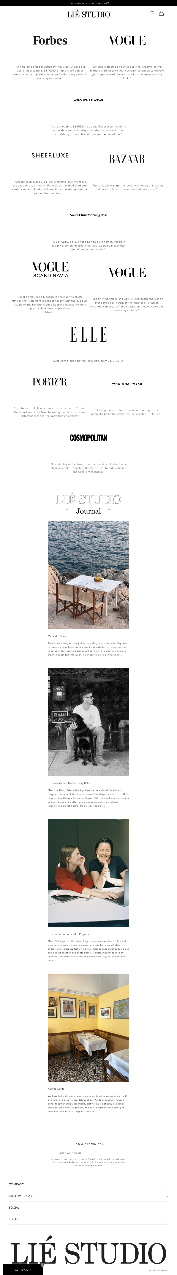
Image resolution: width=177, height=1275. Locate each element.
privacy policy (119, 1162)
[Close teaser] (42, 1265)
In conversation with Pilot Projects (68, 934)
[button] (13, 13)
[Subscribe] (122, 1151)
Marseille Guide (57, 636)
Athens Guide (56, 1088)
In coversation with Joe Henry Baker (69, 783)
